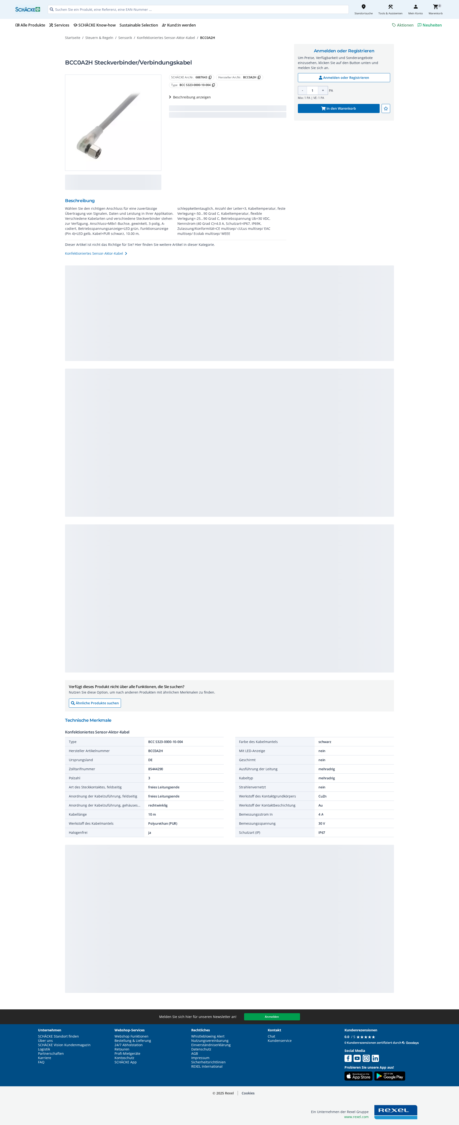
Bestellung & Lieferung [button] (133, 1041)
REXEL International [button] (207, 1066)
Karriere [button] (44, 1058)
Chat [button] (271, 1036)
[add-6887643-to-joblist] (386, 108)
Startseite (72, 37)
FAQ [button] (41, 1062)
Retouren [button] (122, 1049)
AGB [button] (194, 1053)
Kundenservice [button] (280, 1041)
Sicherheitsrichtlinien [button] (208, 1062)
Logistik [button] (44, 1049)
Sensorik (125, 37)
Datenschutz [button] (201, 1049)
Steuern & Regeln (99, 37)
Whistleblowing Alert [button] (207, 1036)
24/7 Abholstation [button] (129, 1045)
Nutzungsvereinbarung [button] (210, 1041)
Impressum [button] (200, 1058)
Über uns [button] (45, 1041)
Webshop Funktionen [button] (131, 1036)
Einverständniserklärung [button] (211, 1045)
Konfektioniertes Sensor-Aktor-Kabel (166, 37)
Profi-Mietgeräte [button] (127, 1053)
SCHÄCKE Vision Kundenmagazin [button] (64, 1045)
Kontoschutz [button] (124, 1058)
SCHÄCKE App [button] (126, 1062)
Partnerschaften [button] (51, 1053)
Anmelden (272, 1017)
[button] (248, 1093)
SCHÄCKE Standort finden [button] (58, 1036)
